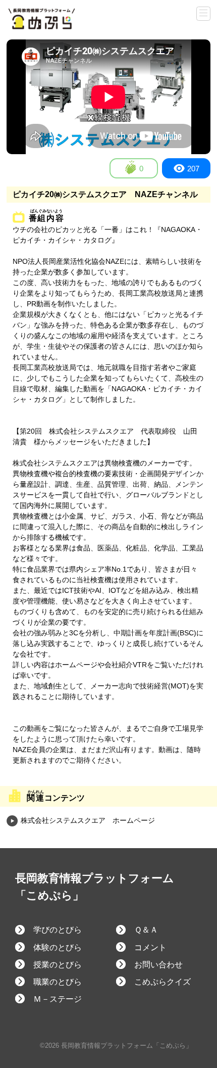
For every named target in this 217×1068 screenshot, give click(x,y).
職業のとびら (57, 982)
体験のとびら (57, 947)
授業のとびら (57, 964)
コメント (150, 947)
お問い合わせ (158, 964)
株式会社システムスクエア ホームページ (87, 820)
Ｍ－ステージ (57, 999)
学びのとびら (57, 929)
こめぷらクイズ (162, 982)
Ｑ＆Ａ (146, 929)
